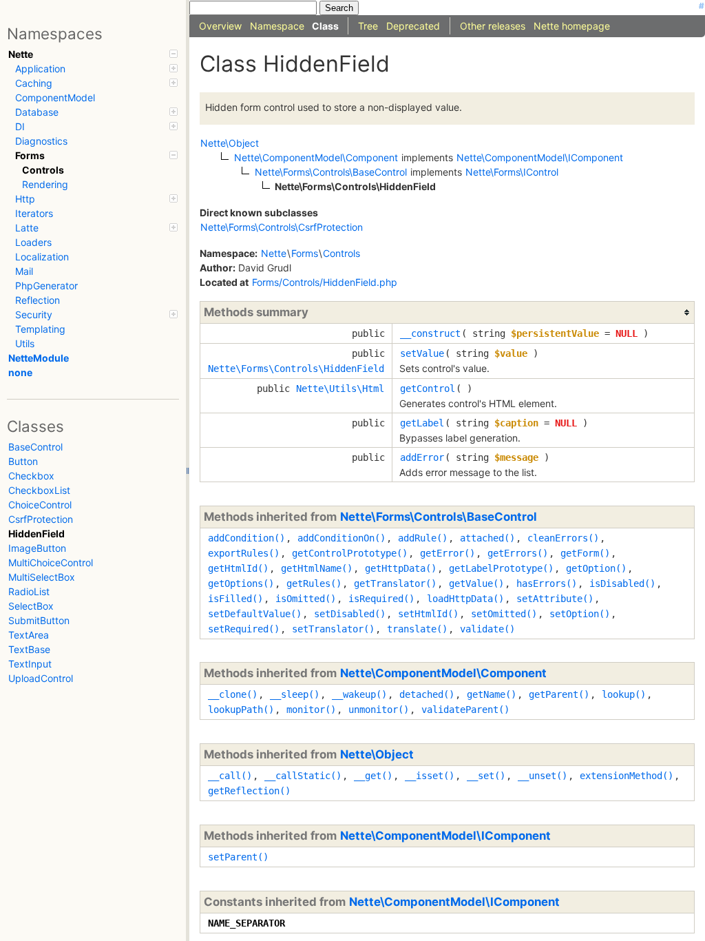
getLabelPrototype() (501, 568)
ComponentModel (55, 97)
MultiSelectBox (41, 577)
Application (40, 68)
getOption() (596, 568)
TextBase (29, 649)
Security (33, 314)
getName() (491, 694)
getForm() (585, 553)
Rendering (45, 184)
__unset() (542, 775)
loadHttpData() (465, 598)
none (20, 372)
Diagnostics (41, 141)
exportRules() (244, 553)
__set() (486, 775)
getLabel (422, 422)
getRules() (313, 583)
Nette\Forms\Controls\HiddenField (296, 368)
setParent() (238, 856)
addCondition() (246, 538)
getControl (427, 388)
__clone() (232, 694)
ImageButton (37, 548)
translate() (417, 628)
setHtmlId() (428, 613)
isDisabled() (622, 583)
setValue (422, 353)
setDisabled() (350, 613)
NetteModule (38, 358)
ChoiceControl (40, 504)
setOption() (579, 613)
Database (37, 112)
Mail (24, 271)
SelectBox (31, 606)
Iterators (34, 213)
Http (25, 199)
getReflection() (249, 790)
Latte (27, 228)
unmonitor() (378, 709)
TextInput (30, 664)
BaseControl (35, 447)
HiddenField (36, 533)
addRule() (423, 538)
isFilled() (235, 598)
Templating (40, 329)
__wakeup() (359, 694)
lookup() (624, 694)
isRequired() (381, 598)
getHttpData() (400, 568)
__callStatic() (302, 775)
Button (23, 461)
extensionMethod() (626, 775)
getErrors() (517, 553)
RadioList (29, 591)
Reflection (37, 300)
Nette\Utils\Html (340, 388)
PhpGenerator (46, 285)
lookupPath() (241, 709)
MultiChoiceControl (50, 562)
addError (422, 457)
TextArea (28, 635)
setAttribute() (554, 598)
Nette (20, 54)
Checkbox (31, 476)
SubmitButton (39, 620)
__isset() (429, 775)
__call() (230, 775)
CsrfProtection (40, 519)
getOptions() (241, 583)
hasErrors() (546, 583)
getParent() (559, 694)
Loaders (33, 242)
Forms (30, 155)
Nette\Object (377, 754)
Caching (33, 83)
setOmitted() (504, 613)
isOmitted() (305, 598)
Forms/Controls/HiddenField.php (324, 282)
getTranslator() (395, 583)
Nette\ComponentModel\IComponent (445, 835)
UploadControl (40, 678)
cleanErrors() (563, 538)
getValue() (476, 583)
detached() (426, 694)
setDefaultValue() (255, 613)
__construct (430, 333)
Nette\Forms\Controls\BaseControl (438, 517)
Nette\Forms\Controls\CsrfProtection (281, 227)
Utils (24, 343)
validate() (487, 628)
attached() (487, 538)
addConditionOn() (341, 538)
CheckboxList (39, 490)
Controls (43, 170)
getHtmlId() (238, 568)
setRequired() (244, 628)
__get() (373, 775)
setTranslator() (333, 628)
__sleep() (294, 694)
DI (20, 126)
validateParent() (465, 709)
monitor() (311, 709)
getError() (447, 553)
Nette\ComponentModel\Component (443, 673)
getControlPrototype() (350, 553)
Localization (42, 256)
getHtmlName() (316, 568)
